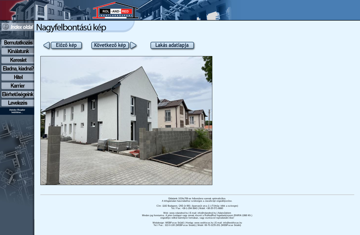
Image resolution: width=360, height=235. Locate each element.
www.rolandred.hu (178, 213)
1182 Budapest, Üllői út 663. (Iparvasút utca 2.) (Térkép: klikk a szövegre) (200, 206)
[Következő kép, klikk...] (126, 184)
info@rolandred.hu (207, 213)
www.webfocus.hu (203, 223)
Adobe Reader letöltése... (17, 111)
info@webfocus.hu (232, 223)
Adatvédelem (224, 213)
